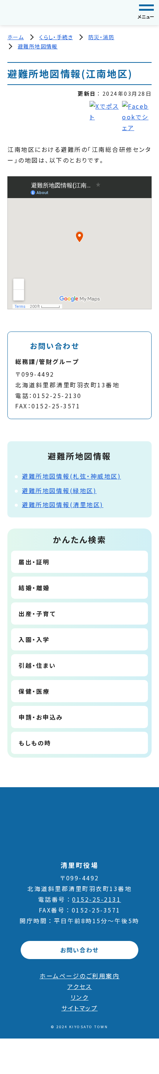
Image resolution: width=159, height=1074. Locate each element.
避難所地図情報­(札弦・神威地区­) (71, 476)
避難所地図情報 (38, 46)
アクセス (79, 986)
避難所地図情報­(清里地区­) (63, 504)
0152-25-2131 (96, 899)
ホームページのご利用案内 (79, 975)
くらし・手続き (56, 37)
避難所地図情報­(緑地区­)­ (59, 490)
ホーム (15, 37)
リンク (80, 997)
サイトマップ (79, 1007)
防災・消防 (101, 37)
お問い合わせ (79, 949)
